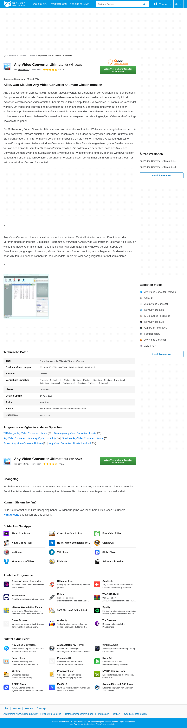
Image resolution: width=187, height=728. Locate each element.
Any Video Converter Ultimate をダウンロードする (30, 438)
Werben (29, 708)
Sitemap (41, 708)
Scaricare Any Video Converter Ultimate (82, 438)
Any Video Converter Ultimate (48, 64)
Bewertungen (59, 4)
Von (21, 69)
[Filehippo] (14, 4)
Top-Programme (79, 4)
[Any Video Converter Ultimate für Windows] (7, 66)
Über (6, 708)
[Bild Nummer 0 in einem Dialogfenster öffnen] (26, 296)
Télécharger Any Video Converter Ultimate (25, 433)
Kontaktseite (11, 514)
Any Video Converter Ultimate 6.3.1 (158, 167)
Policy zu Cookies (51, 714)
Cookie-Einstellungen (135, 714)
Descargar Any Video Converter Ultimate (75, 433)
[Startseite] (5, 56)
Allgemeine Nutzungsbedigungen (21, 714)
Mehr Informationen (161, 175)
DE (176, 4)
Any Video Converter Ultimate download (70, 443)
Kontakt (17, 708)
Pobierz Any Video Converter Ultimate (23, 443)
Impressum (103, 714)
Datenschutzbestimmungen (79, 714)
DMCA (116, 714)
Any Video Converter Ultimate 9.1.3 (158, 161)
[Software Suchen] (144, 4)
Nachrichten (39, 4)
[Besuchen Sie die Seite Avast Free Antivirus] (118, 62)
